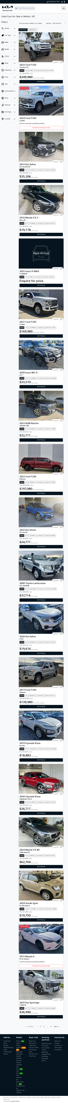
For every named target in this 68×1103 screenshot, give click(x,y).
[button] (63, 8)
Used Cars (32, 1045)
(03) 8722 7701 (54, 2)
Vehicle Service (47, 1043)
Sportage (19, 1052)
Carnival (19, 1065)
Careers (57, 1043)
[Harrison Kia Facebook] (64, 2)
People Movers (8, 1047)
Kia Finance (33, 1050)
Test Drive (32, 1056)
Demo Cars (32, 1043)
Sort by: (48, 23)
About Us (57, 1041)
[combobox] (25, 8)
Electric (5, 1054)
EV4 (17, 1069)
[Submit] (16, 8)
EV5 (17, 1071)
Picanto (18, 1077)
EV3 (17, 1067)
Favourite (55, 62)
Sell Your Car (33, 1054)
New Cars (32, 1041)
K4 (17, 1080)
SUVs (5, 1043)
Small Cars (7, 1041)
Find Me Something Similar (41, 128)
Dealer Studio (15, 1101)
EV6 (17, 1073)
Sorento (19, 1058)
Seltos (18, 1043)
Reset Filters (23, 30)
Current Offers (34, 1047)
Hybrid (5, 1045)
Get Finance (41, 81)
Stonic (18, 1041)
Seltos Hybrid (18, 1046)
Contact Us (58, 1045)
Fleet (30, 1052)
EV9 (17, 1075)
